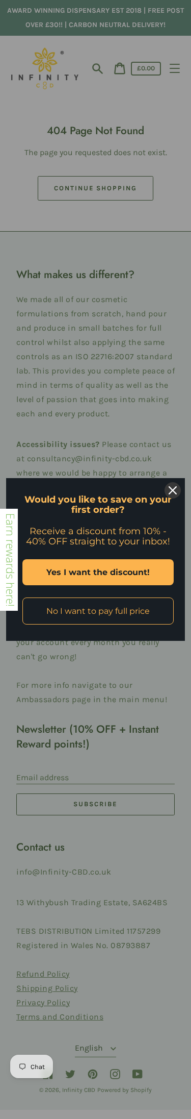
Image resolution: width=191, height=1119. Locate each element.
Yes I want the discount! (98, 572)
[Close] (172, 490)
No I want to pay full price (98, 611)
